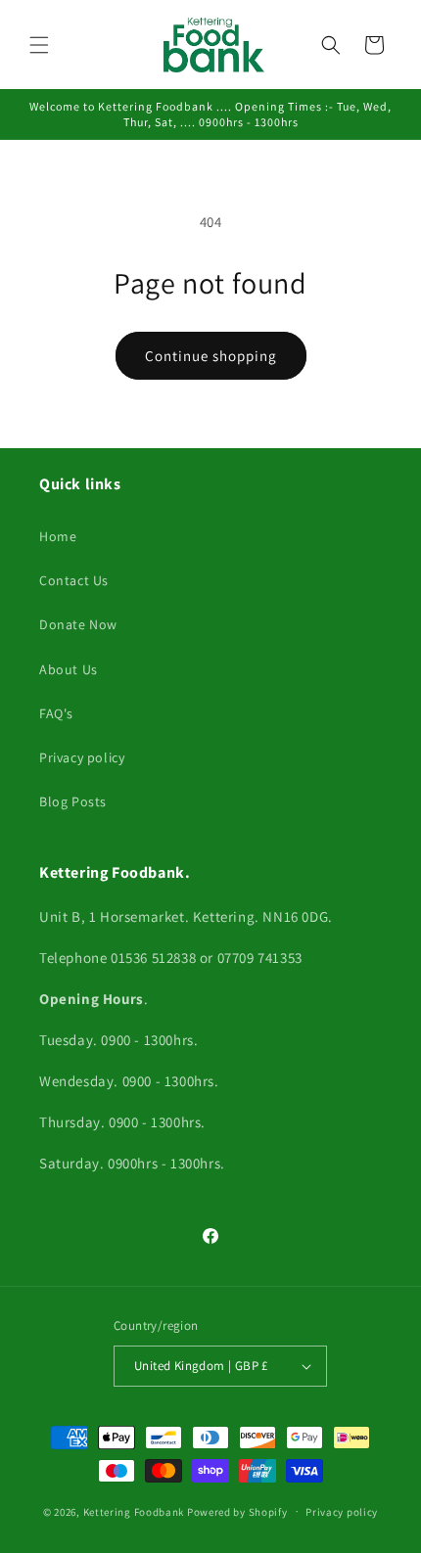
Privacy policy (81, 757)
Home (57, 536)
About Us (68, 669)
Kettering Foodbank (134, 1511)
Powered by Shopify (237, 1511)
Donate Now (78, 624)
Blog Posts (73, 801)
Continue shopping (211, 355)
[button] (39, 45)
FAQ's (56, 713)
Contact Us (74, 580)
